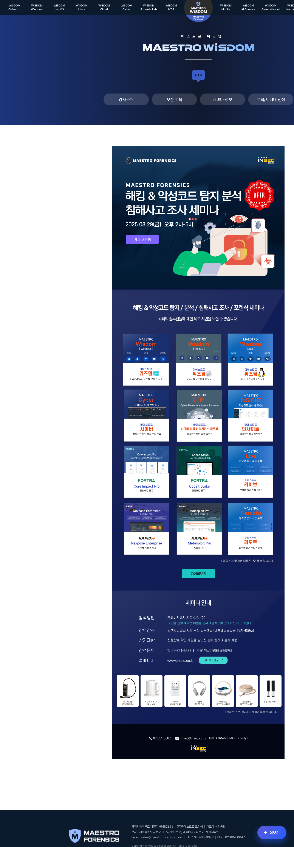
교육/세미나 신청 (271, 99)
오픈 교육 (174, 99)
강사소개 (126, 99)
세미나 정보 (222, 99)
